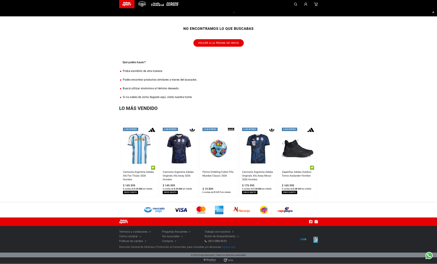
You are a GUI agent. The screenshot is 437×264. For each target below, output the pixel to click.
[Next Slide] (315, 161)
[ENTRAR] (306, 4)
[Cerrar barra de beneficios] (433, 12)
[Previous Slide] (122, 161)
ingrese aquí (229, 246)
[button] (218, 210)
